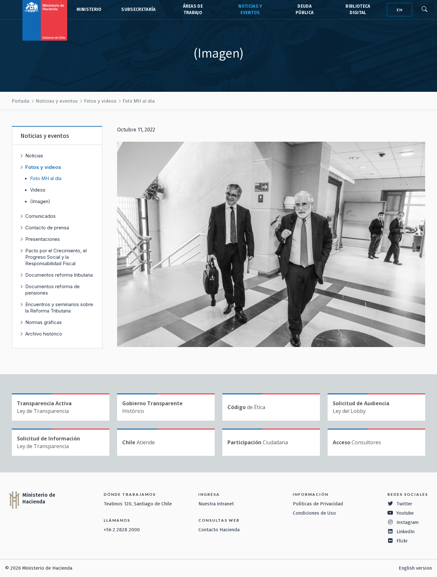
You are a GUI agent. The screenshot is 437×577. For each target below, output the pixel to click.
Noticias (34, 156)
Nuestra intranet (216, 504)
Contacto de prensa (47, 228)
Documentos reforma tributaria (59, 275)
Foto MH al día (139, 101)
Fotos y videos (100, 101)
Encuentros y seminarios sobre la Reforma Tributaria (59, 307)
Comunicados (40, 216)
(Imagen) (40, 201)
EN (399, 9)
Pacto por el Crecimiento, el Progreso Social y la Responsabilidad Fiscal (56, 257)
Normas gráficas (43, 322)
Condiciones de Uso (314, 513)
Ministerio (88, 9)
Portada (20, 101)
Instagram (407, 522)
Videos (37, 190)
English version (415, 568)
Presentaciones (42, 239)
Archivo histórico (43, 334)
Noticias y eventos (57, 101)
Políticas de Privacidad (318, 504)
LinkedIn (405, 531)
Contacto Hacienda (219, 530)
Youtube (405, 513)
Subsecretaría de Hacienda (138, 9)
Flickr (402, 541)
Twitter (404, 504)
